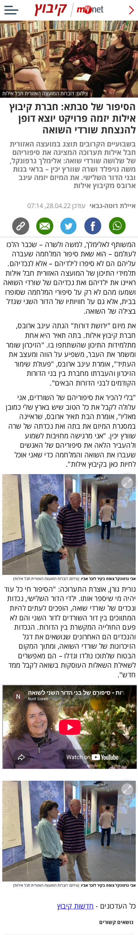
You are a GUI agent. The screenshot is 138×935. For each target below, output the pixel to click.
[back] (131, 10)
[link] (93, 226)
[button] (69, 524)
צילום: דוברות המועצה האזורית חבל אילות (45, 93)
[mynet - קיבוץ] (69, 16)
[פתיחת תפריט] (11, 10)
